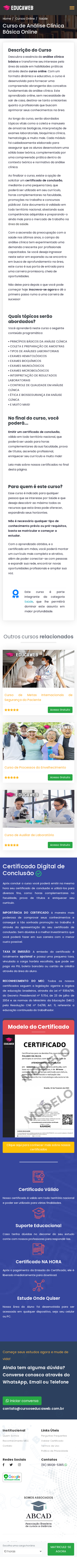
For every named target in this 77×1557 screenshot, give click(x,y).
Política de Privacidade (54, 1451)
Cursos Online (25, 19)
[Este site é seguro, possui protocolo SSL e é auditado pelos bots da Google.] (12, 1477)
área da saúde (18, 224)
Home (7, 19)
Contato (7, 1446)
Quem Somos (11, 1435)
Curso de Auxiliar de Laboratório (29, 835)
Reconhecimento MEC (16, 1440)
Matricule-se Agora (60, 1549)
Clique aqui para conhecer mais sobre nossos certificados (38, 1147)
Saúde (43, 19)
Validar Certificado (52, 1440)
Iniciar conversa (23, 1400)
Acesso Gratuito (60, 710)
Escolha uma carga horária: (19, 1545)
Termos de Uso (50, 1446)
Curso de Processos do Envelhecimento (35, 767)
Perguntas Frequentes (54, 1435)
